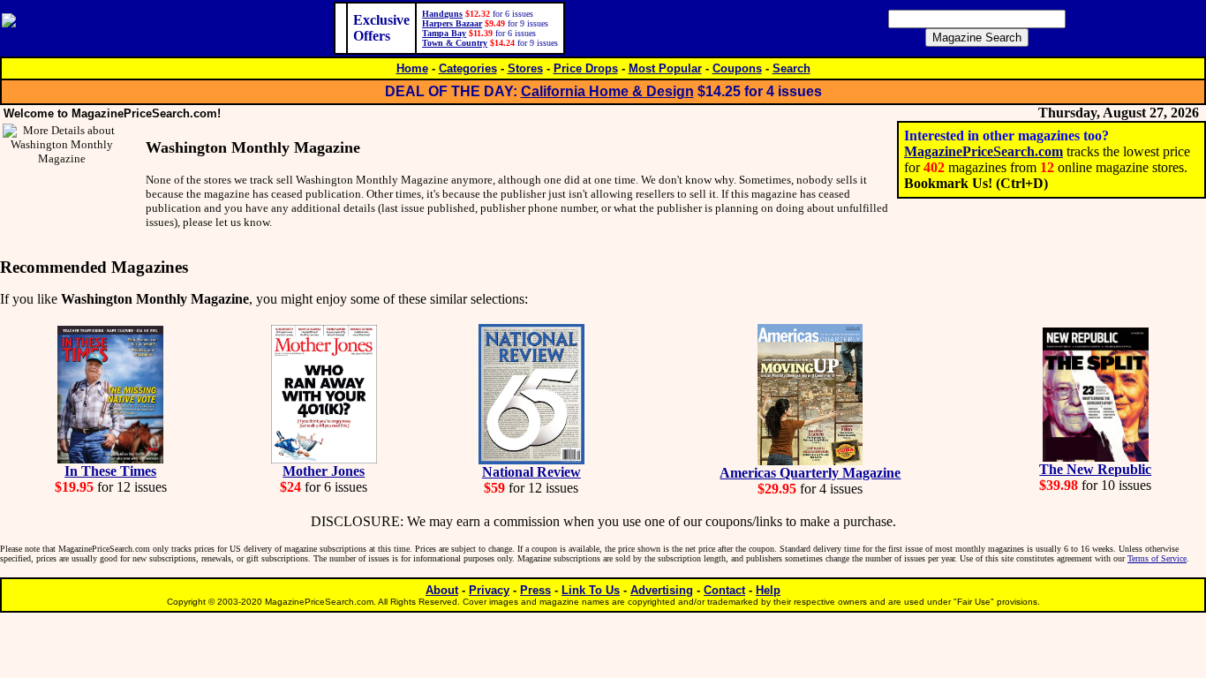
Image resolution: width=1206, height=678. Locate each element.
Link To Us (591, 590)
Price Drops (586, 68)
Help (768, 590)
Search (791, 68)
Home (412, 68)
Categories (468, 68)
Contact (724, 590)
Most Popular (665, 68)
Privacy (489, 590)
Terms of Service (1157, 558)
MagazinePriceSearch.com (983, 151)
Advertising (661, 590)
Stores (525, 68)
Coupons (737, 68)
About (442, 590)
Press (535, 590)
